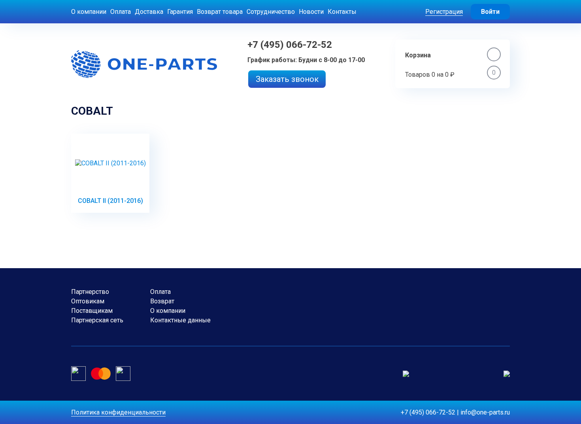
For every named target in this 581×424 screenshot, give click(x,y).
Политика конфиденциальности (118, 412)
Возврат (162, 301)
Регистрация (444, 11)
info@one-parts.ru (485, 412)
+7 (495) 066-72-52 (289, 44)
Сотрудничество (271, 11)
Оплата (120, 11)
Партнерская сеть (97, 320)
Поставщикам (92, 310)
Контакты (342, 11)
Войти (490, 11)
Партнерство (90, 291)
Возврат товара (220, 11)
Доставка (149, 11)
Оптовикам (87, 301)
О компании (88, 11)
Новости (311, 11)
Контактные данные (180, 320)
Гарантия (180, 11)
